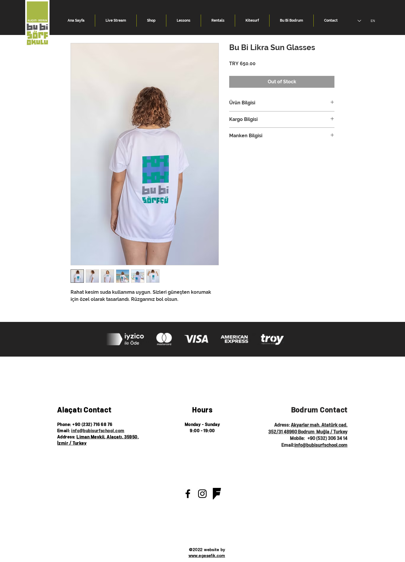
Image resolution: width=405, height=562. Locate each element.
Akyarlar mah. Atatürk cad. (319, 425)
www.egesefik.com (207, 555)
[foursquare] (217, 493)
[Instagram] (202, 493)
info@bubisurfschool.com (97, 431)
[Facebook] (188, 493)
